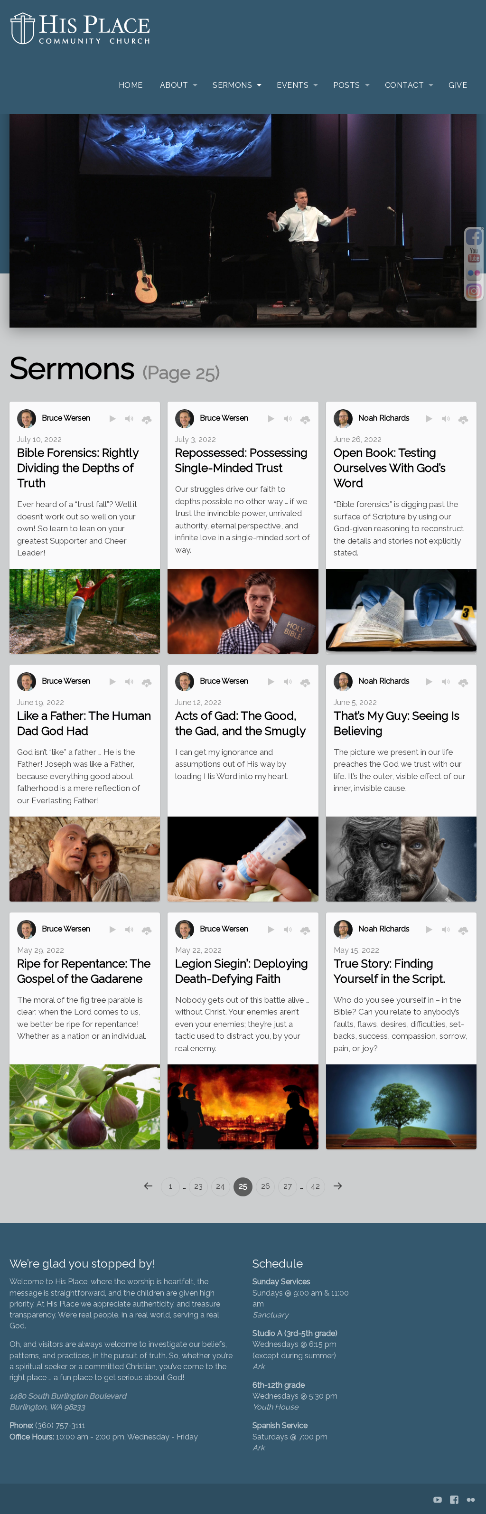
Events (292, 85)
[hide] (482, 228)
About (174, 85)
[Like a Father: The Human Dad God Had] (84, 859)
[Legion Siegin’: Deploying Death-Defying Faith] (243, 1106)
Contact (404, 85)
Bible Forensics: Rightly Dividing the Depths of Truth (77, 468)
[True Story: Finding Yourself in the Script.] (401, 1106)
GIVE (458, 85)
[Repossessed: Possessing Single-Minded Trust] (243, 611)
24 (220, 1186)
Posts (346, 85)
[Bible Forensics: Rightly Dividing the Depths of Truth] (84, 611)
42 (315, 1186)
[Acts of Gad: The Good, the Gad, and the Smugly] (243, 859)
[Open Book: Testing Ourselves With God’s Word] (401, 611)
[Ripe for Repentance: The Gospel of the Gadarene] (84, 1106)
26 (265, 1186)
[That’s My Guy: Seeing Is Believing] (401, 859)
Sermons (232, 85)
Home (131, 85)
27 (287, 1186)
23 (198, 1186)
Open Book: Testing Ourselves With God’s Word (390, 468)
